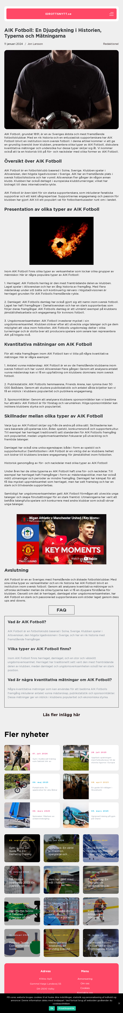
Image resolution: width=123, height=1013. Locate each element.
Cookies (85, 988)
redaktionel (111, 43)
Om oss (85, 983)
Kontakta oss (85, 992)
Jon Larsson (35, 43)
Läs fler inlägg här (61, 714)
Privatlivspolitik (66, 1008)
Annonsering (85, 978)
